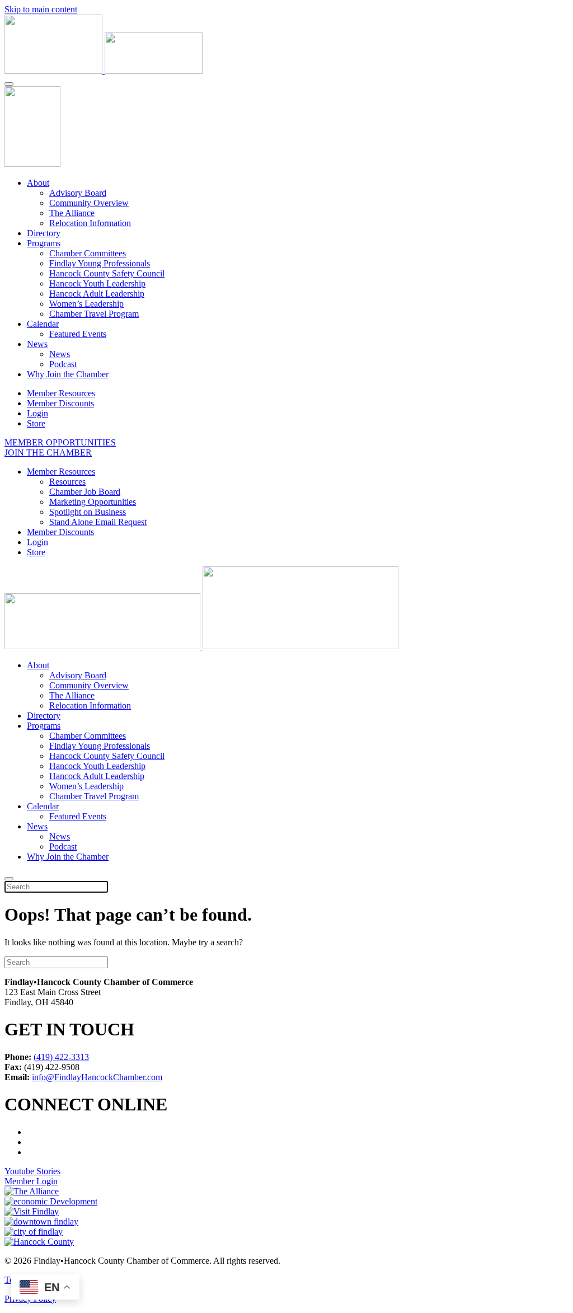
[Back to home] (103, 71)
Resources (67, 481)
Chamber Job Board (84, 491)
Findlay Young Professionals (99, 263)
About (38, 182)
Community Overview (89, 203)
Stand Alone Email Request (98, 522)
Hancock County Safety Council (107, 273)
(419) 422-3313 (61, 1057)
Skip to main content (40, 9)
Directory (43, 233)
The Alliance (72, 213)
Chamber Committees (87, 253)
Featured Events (77, 334)
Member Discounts (60, 403)
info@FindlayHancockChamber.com (97, 1077)
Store (36, 423)
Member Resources (61, 393)
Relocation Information (90, 223)
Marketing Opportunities (92, 502)
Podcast (63, 364)
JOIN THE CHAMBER (48, 452)
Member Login (31, 1181)
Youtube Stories (32, 1171)
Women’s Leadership (86, 303)
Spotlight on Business (87, 512)
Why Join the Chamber (68, 374)
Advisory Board (77, 193)
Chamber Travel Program (94, 313)
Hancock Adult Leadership (96, 293)
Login (37, 413)
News (37, 344)
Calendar (43, 324)
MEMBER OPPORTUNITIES (60, 442)
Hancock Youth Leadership (97, 283)
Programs (43, 243)
